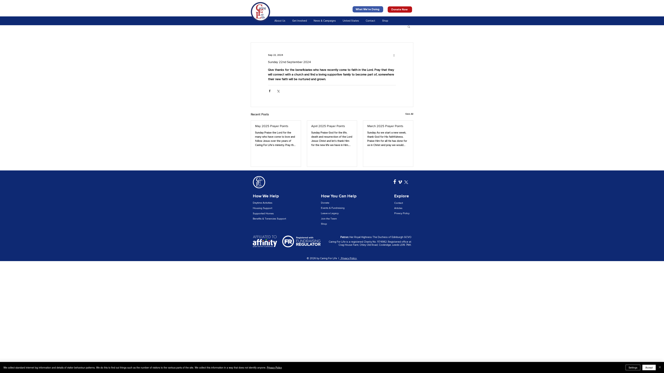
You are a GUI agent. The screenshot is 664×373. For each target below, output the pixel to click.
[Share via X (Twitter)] (278, 91)
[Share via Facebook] (269, 91)
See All (409, 114)
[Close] (660, 367)
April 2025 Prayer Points (328, 126)
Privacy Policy (348, 258)
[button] (280, 21)
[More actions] (394, 55)
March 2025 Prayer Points (385, 126)
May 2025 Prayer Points (271, 126)
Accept (649, 367)
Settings (633, 367)
